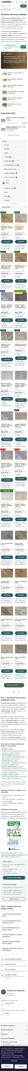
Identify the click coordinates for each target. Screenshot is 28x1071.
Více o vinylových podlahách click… (13, 62)
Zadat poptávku (14, 899)
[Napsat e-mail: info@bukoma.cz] (13, 2)
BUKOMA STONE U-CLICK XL (10, 775)
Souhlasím (21, 1066)
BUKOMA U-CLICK (7, 749)
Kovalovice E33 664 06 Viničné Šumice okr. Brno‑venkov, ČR (8, 1045)
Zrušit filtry (14, 203)
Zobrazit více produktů (13, 135)
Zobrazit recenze (10, 995)
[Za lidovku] (7, 218)
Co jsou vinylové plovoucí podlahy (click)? (14, 915)
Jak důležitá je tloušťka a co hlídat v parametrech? (14, 936)
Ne (7, 183)
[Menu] (26, 2)
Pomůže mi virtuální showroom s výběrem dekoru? (14, 942)
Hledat (23, 6)
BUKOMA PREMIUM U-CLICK (10, 755)
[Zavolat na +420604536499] (17, 2)
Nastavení (14, 1061)
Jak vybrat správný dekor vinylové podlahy (15, 58)
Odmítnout (7, 1066)
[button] (19, 2)
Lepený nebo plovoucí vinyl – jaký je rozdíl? (15, 60)
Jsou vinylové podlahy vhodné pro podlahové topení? (14, 922)
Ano (7, 180)
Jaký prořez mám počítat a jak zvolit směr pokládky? (14, 949)
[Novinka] (7, 296)
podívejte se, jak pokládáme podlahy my (12, 855)
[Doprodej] (7, 455)
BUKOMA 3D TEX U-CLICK (10, 761)
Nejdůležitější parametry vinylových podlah (15, 56)
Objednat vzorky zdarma (14, 878)
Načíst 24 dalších (12, 685)
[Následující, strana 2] (14, 692)
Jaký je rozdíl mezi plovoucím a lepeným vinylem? (14, 929)
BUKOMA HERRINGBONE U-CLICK (12, 767)
